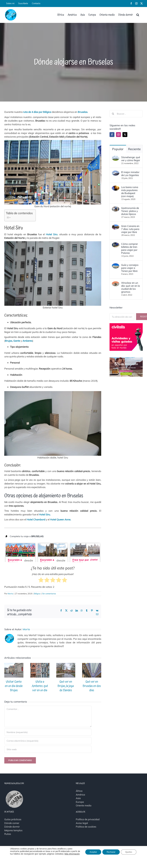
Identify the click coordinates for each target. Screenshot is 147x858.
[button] (137, 15)
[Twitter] (124, 134)
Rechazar (111, 852)
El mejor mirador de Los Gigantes (130, 174)
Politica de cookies (86, 826)
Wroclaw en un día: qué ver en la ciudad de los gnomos (130, 287)
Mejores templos (13, 830)
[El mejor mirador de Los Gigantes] (115, 172)
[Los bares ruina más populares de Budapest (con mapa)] (115, 187)
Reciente (134, 149)
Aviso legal (82, 823)
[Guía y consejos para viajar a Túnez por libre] (115, 265)
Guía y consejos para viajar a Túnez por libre (129, 267)
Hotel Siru (52, 234)
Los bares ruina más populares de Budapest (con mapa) (129, 192)
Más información (72, 854)
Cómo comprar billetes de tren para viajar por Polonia (129, 248)
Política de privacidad (87, 819)
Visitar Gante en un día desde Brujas (14, 686)
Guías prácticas (12, 819)
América (80, 794)
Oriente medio (83, 805)
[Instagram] (118, 134)
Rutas (7, 833)
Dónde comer (11, 823)
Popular (117, 149)
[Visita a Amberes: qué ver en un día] (39, 664)
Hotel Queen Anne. (60, 519)
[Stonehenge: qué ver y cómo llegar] (115, 157)
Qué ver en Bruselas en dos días (92, 686)
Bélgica (37, 593)
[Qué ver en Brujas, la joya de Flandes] (65, 664)
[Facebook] (112, 134)
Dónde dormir (12, 826)
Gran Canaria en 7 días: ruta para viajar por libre (130, 229)
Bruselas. (83, 111)
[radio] (41, 580)
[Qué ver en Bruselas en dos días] (91, 664)
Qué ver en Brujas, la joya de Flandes (66, 686)
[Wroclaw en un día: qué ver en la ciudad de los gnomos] (115, 283)
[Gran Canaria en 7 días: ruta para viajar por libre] (115, 226)
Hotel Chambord (36, 519)
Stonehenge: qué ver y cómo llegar (130, 159)
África (79, 790)
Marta (10, 593)
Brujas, (9, 340)
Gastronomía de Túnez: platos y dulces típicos (130, 211)
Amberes (27, 340)
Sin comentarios (49, 593)
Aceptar (93, 852)
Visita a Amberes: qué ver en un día (40, 686)
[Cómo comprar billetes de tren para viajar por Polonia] (115, 244)
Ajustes (128, 852)
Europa (80, 801)
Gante (16, 340)
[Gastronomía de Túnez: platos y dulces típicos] (115, 208)
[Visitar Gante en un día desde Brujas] (13, 664)
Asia (78, 798)
